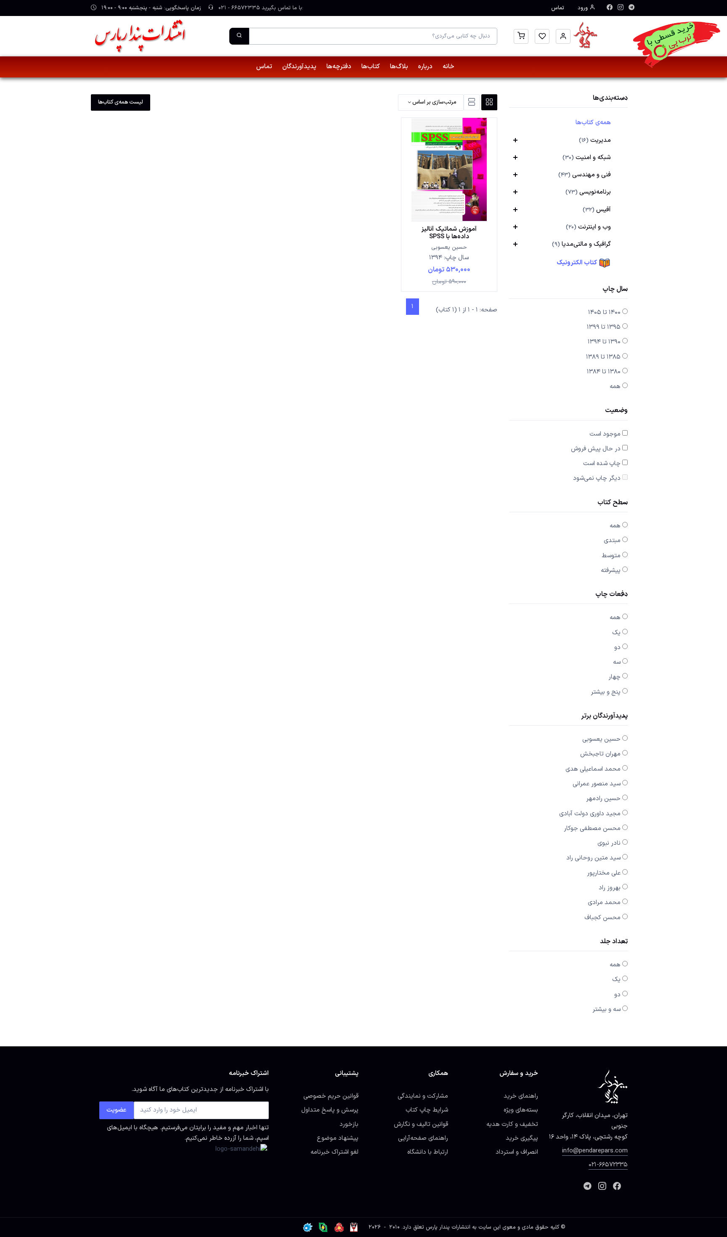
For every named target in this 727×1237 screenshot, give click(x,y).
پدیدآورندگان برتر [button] (604, 716)
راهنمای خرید (521, 1096)
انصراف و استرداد (517, 1152)
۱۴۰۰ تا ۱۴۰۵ (604, 312)
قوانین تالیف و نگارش (421, 1124)
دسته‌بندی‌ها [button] (610, 98)
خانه (448, 67)
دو (617, 647)
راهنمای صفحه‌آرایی (423, 1138)
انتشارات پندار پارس (448, 1227)
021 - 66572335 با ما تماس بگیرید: (260, 8)
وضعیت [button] (616, 411)
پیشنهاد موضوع (337, 1138)
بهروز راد (610, 887)
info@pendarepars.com (595, 1150)
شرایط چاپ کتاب (427, 1110)
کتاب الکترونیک (577, 262)
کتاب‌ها (370, 67)
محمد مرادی (604, 902)
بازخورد (349, 1124)
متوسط (611, 555)
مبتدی (612, 540)
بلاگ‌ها (399, 67)
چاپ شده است (602, 463)
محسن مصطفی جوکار (592, 828)
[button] (563, 36)
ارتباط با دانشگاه (427, 1152)
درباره (425, 67)
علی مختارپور (604, 873)
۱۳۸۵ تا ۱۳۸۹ (603, 357)
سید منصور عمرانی (597, 783)
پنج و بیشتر (606, 692)
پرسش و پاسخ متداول (329, 1110)
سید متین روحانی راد (593, 857)
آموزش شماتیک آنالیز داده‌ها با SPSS (449, 232)
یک (616, 632)
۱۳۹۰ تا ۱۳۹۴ (604, 341)
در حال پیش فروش (596, 448)
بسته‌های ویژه (521, 1110)
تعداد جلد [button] (614, 942)
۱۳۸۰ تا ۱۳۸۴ (604, 371)
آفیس (597, 209)
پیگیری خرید (522, 1138)
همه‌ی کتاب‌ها (593, 122)
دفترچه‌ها (338, 67)
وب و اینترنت (588, 226)
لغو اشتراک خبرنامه (334, 1152)
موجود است (605, 434)
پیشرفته (611, 570)
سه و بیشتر (606, 1009)
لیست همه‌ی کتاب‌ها (120, 102)
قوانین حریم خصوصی (330, 1096)
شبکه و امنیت (586, 157)
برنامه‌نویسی (588, 192)
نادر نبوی (609, 843)
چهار (614, 676)
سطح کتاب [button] (612, 503)
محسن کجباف (602, 917)
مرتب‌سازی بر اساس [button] (433, 102)
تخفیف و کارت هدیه (512, 1124)
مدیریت (595, 140)
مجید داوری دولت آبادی (590, 813)
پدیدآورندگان (299, 67)
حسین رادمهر (603, 798)
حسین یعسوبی (601, 739)
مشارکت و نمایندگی (423, 1096)
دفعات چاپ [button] (611, 595)
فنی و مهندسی (584, 174)
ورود (583, 8)
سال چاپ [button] (615, 289)
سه (617, 662)
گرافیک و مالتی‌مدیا (581, 244)
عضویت (116, 1110)
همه (615, 386)
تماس (557, 8)
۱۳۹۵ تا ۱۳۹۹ (604, 327)
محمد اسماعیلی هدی (593, 769)
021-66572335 (608, 1164)
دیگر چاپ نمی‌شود (597, 478)
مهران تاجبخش (600, 753)
